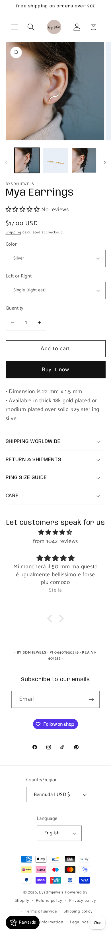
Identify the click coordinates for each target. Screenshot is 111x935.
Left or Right (19, 276)
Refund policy (49, 900)
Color (11, 244)
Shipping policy (78, 911)
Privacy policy (82, 900)
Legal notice (82, 922)
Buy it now (55, 369)
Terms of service (41, 911)
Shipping (13, 232)
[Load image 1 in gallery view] (27, 160)
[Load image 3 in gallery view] (84, 160)
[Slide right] (104, 162)
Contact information (43, 922)
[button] (15, 27)
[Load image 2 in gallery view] (55, 160)
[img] (56, 533)
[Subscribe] (91, 699)
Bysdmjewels (51, 892)
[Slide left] (6, 162)
